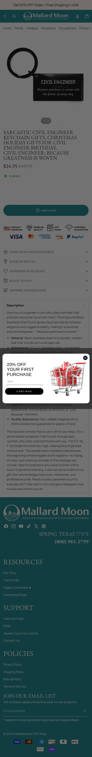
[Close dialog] (85, 358)
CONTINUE (24, 391)
